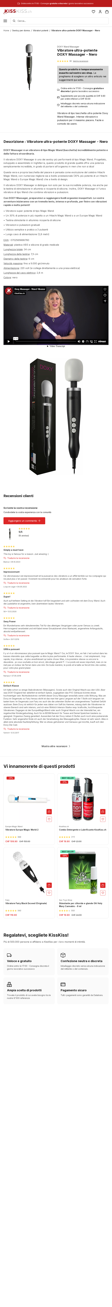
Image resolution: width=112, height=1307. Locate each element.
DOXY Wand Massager (68, 46)
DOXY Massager (25, 159)
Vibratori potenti (40, 30)
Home (6, 30)
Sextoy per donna (21, 30)
